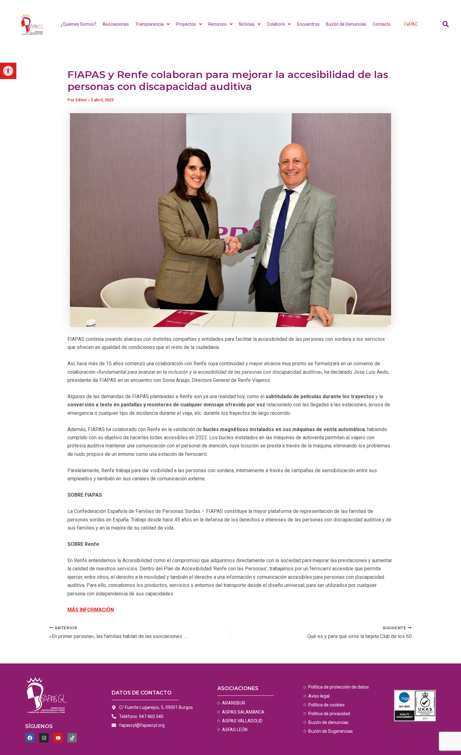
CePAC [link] (411, 24)
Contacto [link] (382, 24)
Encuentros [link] (308, 24)
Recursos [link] (217, 24)
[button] (152, 24)
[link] (8, 71)
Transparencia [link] (149, 24)
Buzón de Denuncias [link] (346, 24)
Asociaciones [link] (116, 24)
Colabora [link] (276, 24)
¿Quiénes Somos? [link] (78, 24)
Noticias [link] (247, 24)
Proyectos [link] (186, 24)
